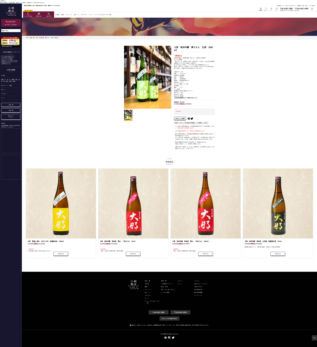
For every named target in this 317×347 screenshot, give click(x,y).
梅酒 (11, 58)
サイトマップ (198, 295)
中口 (181, 122)
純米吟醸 (199, 122)
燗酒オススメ (5, 61)
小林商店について (280, 5)
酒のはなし (11, 116)
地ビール (3, 89)
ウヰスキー (4, 93)
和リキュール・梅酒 (6, 85)
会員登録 (299, 5)
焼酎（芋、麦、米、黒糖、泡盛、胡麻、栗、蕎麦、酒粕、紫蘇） (10, 80)
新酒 (9, 56)
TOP (27, 37)
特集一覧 (11, 110)
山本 (11, 61)
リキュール (69, 14)
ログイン (180, 281)
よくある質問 (312, 5)
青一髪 (15, 61)
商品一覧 (11, 105)
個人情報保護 (198, 292)
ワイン (3, 98)
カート (180, 284)
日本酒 (3, 75)
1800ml (205, 122)
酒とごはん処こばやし (291, 5)
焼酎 (62, 14)
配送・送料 (304, 5)
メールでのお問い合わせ (170, 318)
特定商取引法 (198, 289)
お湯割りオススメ (6, 63)
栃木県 (176, 122)
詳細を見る (61, 253)
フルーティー (5, 58)
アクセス (197, 281)
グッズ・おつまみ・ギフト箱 (103, 14)
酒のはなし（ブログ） (201, 284)
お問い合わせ (198, 286)
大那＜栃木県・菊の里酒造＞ (190, 122)
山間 (5, 56)
